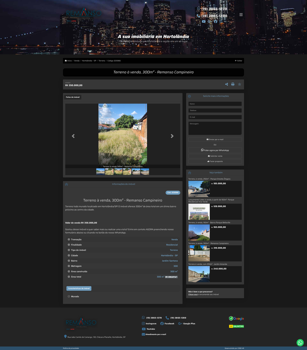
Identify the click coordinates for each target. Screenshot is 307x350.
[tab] (72, 97)
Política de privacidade (71, 348)
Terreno (102, 60)
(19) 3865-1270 (214, 9)
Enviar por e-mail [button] (215, 139)
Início (69, 60)
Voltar (239, 60)
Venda (77, 60)
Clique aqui (193, 294)
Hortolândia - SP (89, 60)
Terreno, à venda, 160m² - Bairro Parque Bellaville (209, 222)
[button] (74, 136)
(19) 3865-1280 (214, 16)
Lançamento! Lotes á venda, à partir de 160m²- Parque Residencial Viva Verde (211, 200)
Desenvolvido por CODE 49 (234, 348)
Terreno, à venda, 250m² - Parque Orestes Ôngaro (209, 178)
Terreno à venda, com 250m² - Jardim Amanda (207, 264)
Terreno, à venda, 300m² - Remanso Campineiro (208, 243)
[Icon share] (204, 21)
